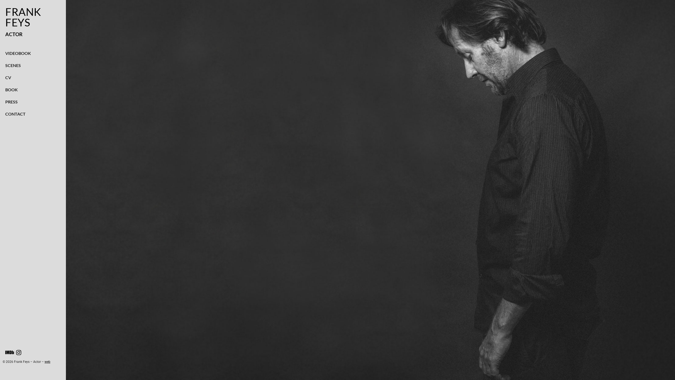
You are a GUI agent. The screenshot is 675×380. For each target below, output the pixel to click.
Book (11, 89)
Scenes (13, 65)
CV (8, 77)
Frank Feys (23, 17)
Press (11, 101)
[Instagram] (19, 352)
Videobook (18, 53)
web (47, 362)
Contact (15, 113)
